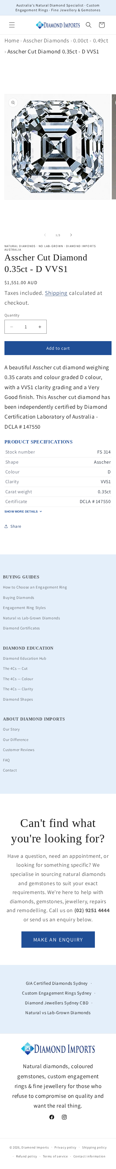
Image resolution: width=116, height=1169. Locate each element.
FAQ (6, 760)
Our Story (11, 729)
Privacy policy (65, 1147)
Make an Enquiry (58, 939)
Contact (10, 770)
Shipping (56, 292)
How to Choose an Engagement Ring (35, 587)
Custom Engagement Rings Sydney (56, 993)
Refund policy (26, 1156)
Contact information (89, 1156)
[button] (11, 24)
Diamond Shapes (18, 699)
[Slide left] (44, 234)
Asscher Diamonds (46, 40)
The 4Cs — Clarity (18, 688)
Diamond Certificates (21, 628)
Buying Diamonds (18, 597)
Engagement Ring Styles (24, 607)
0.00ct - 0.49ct (90, 40)
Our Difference (15, 739)
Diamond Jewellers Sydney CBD (56, 1003)
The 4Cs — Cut (15, 668)
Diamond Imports (35, 1147)
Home (11, 40)
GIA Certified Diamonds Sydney (57, 983)
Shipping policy (94, 1147)
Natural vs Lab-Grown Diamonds (31, 618)
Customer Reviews (19, 749)
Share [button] (15, 526)
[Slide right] (71, 234)
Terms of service (55, 1156)
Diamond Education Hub (24, 658)
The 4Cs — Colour (18, 678)
